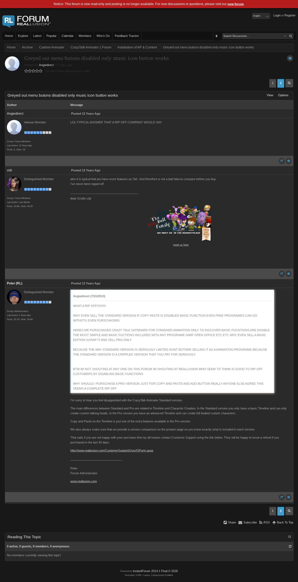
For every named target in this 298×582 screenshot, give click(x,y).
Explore (23, 35)
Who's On (103, 35)
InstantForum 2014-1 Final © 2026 (155, 571)
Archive (27, 47)
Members (85, 35)
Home (9, 35)
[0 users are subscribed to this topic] (290, 58)
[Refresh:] (290, 546)
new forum (235, 4)
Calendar (68, 35)
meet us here (181, 244)
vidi (9, 170)
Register (290, 15)
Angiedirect (46, 65)
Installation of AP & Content (137, 47)
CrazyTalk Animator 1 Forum (91, 47)
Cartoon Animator (51, 47)
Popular (51, 35)
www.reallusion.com (83, 481)
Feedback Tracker (127, 35)
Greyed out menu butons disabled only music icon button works (208, 47)
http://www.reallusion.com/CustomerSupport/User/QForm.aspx (111, 450)
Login (277, 15)
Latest (37, 35)
